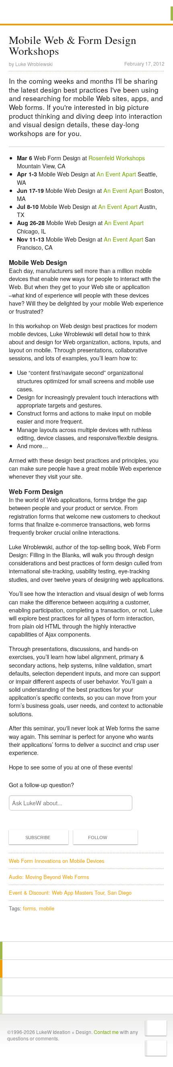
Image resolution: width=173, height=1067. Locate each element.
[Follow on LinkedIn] (156, 1048)
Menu (157, 13)
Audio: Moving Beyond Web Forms (49, 877)
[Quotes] (86, 969)
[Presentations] (86, 987)
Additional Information (35, 13)
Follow (97, 837)
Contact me (106, 1031)
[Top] (86, 930)
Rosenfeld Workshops (117, 157)
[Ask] (86, 1005)
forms (29, 908)
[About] (86, 950)
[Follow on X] (156, 1028)
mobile (46, 908)
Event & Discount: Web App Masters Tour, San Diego (70, 892)
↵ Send (120, 803)
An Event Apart (116, 174)
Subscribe (37, 837)
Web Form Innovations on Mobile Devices (56, 860)
